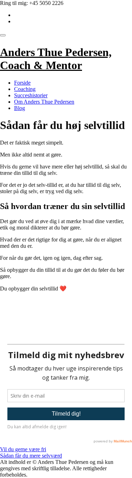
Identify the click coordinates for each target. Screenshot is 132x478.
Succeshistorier (31, 95)
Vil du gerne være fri (23, 449)
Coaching (25, 89)
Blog (19, 108)
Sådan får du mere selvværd (31, 456)
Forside (22, 83)
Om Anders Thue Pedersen (44, 102)
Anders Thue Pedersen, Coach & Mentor (56, 59)
